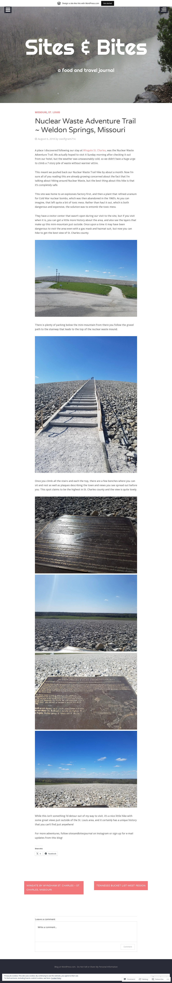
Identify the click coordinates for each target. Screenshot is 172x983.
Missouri (41, 112)
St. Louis (54, 112)
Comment (127, 947)
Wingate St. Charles (94, 150)
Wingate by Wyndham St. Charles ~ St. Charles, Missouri (53, 887)
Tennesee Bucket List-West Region (121, 885)
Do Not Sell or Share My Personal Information (97, 966)
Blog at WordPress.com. (65, 966)
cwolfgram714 (67, 138)
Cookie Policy (56, 978)
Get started (107, 3)
